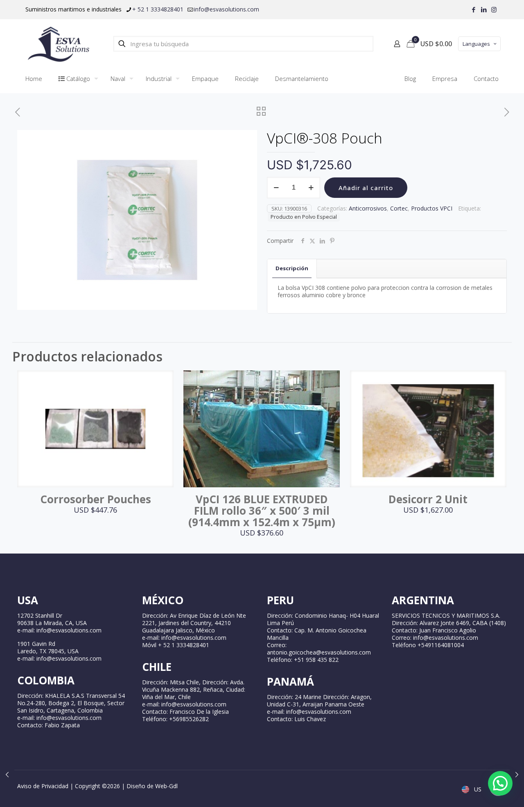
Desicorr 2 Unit (428, 499)
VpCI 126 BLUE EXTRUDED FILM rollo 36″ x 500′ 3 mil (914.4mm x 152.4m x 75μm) (261, 510)
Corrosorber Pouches (95, 499)
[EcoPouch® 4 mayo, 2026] (7, 774)
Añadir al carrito (366, 188)
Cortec (399, 208)
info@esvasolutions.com (226, 9)
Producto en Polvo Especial (304, 216)
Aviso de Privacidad (42, 786)
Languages (476, 43)
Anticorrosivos (368, 208)
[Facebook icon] (473, 9)
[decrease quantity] (276, 187)
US (476, 789)
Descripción (292, 268)
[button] (500, 783)
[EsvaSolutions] (58, 43)
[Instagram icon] (494, 9)
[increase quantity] (311, 187)
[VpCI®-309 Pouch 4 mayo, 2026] (517, 774)
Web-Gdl (166, 786)
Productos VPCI (431, 208)
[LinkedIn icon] (484, 9)
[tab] (292, 268)
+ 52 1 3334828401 (157, 9)
